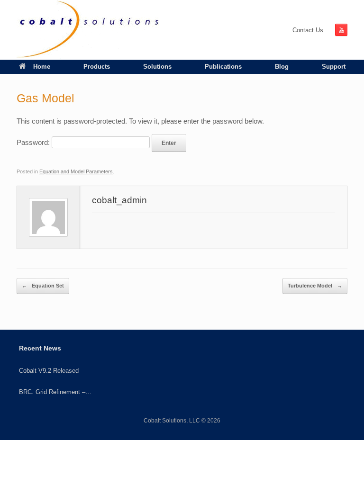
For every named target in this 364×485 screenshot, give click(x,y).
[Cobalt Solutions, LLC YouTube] (341, 30)
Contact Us (307, 30)
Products (96, 66)
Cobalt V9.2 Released (49, 370)
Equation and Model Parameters (76, 171)
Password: (34, 142)
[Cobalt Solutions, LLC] (88, 30)
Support (334, 66)
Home (41, 66)
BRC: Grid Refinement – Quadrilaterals (52, 392)
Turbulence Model (315, 285)
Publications (223, 66)
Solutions (157, 66)
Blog (282, 66)
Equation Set (43, 285)
